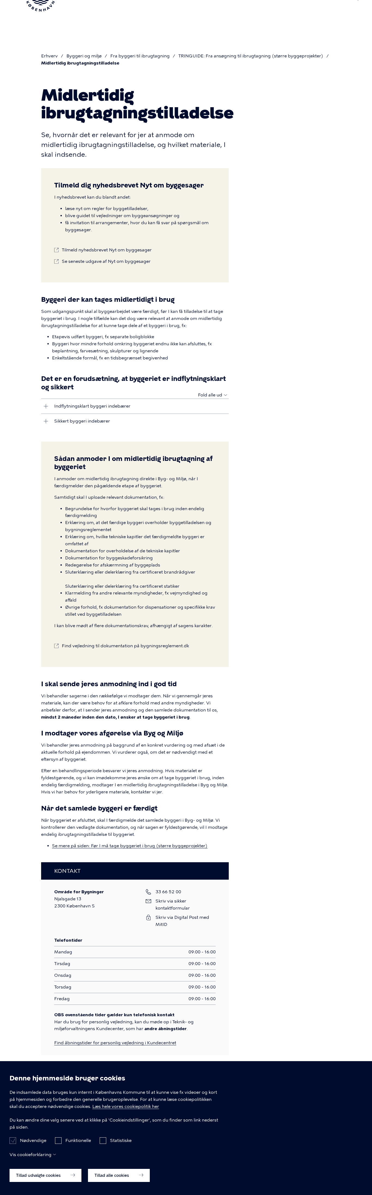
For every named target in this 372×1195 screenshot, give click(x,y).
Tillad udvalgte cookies (39, 1175)
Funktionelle (78, 1140)
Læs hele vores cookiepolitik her (125, 1106)
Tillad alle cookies (112, 1175)
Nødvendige (33, 1140)
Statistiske (121, 1140)
